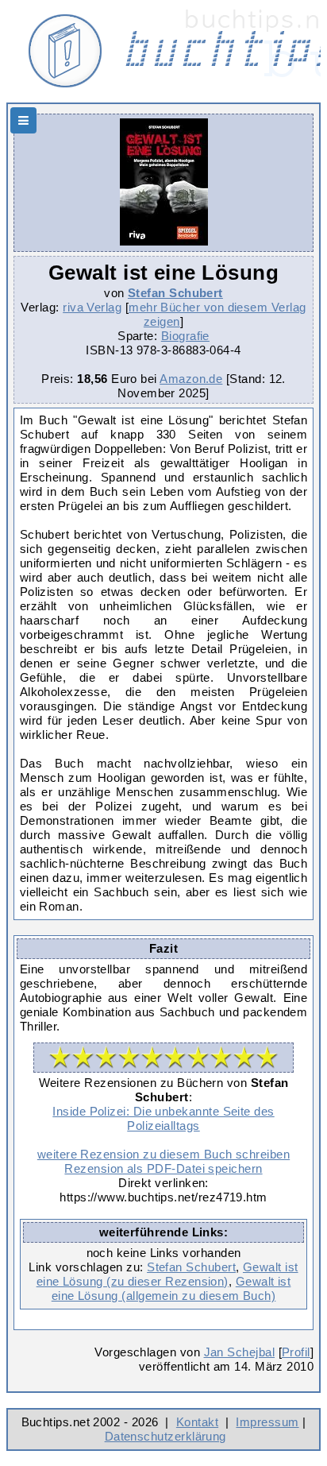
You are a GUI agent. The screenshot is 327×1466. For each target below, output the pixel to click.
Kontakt (197, 1422)
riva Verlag (92, 307)
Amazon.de (191, 378)
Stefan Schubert (175, 293)
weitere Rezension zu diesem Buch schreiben (163, 1154)
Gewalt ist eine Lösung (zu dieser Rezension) (167, 1274)
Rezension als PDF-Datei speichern (163, 1168)
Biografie (185, 335)
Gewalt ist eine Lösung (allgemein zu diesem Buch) (171, 1288)
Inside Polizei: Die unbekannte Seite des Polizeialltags (163, 1118)
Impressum (267, 1422)
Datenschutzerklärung (165, 1436)
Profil (296, 1352)
